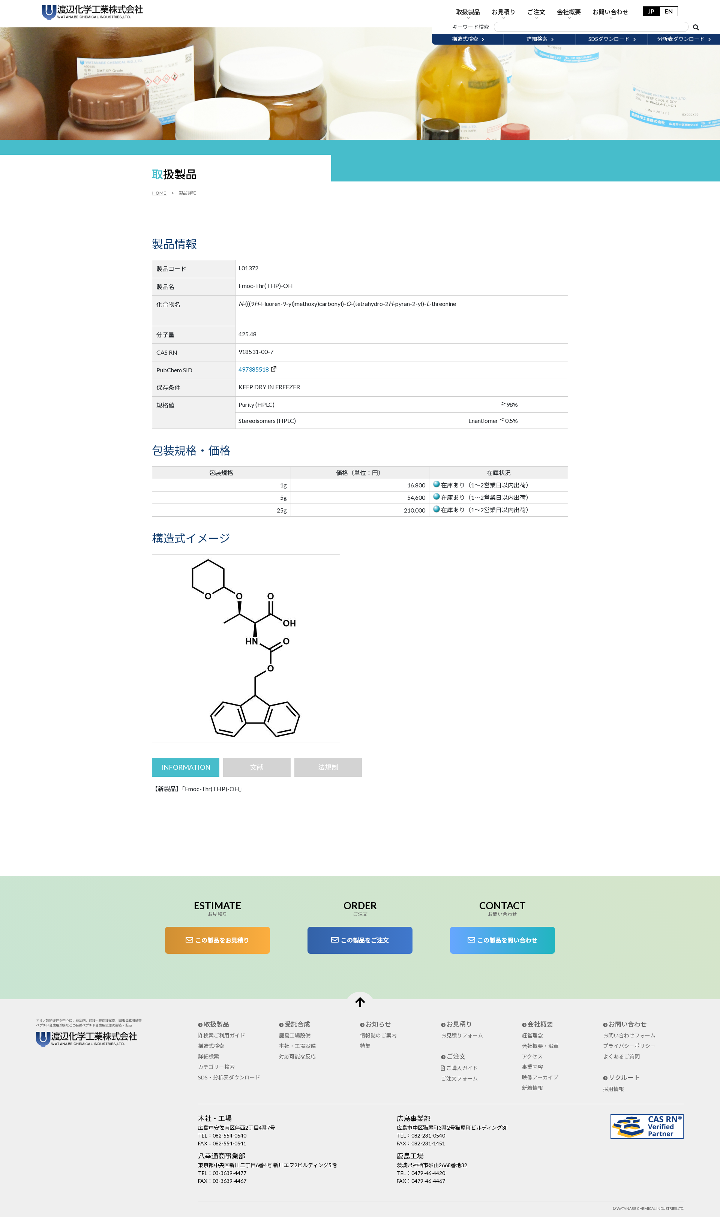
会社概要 (569, 11)
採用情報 (613, 1089)
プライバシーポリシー (629, 1046)
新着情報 (532, 1088)
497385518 (254, 369)
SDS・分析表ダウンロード (229, 1077)
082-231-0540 (428, 1135)
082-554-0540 (229, 1135)
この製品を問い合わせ (506, 940)
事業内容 (532, 1067)
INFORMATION (185, 767)
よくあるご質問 (621, 1056)
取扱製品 (468, 11)
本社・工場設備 (297, 1046)
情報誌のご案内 (378, 1035)
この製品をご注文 (364, 940)
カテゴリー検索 (216, 1067)
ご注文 (536, 11)
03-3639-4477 (229, 1173)
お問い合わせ (610, 11)
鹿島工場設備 (294, 1035)
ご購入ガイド (461, 1068)
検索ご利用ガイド (223, 1035)
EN (669, 11)
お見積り (504, 11)
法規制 (328, 767)
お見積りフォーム (462, 1035)
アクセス (532, 1056)
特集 (365, 1046)
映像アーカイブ (540, 1077)
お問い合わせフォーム (629, 1035)
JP (651, 11)
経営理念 (532, 1035)
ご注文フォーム (459, 1078)
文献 (257, 767)
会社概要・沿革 (540, 1046)
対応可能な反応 (297, 1056)
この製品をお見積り (221, 940)
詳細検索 (208, 1056)
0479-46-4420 (428, 1173)
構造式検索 (211, 1046)
